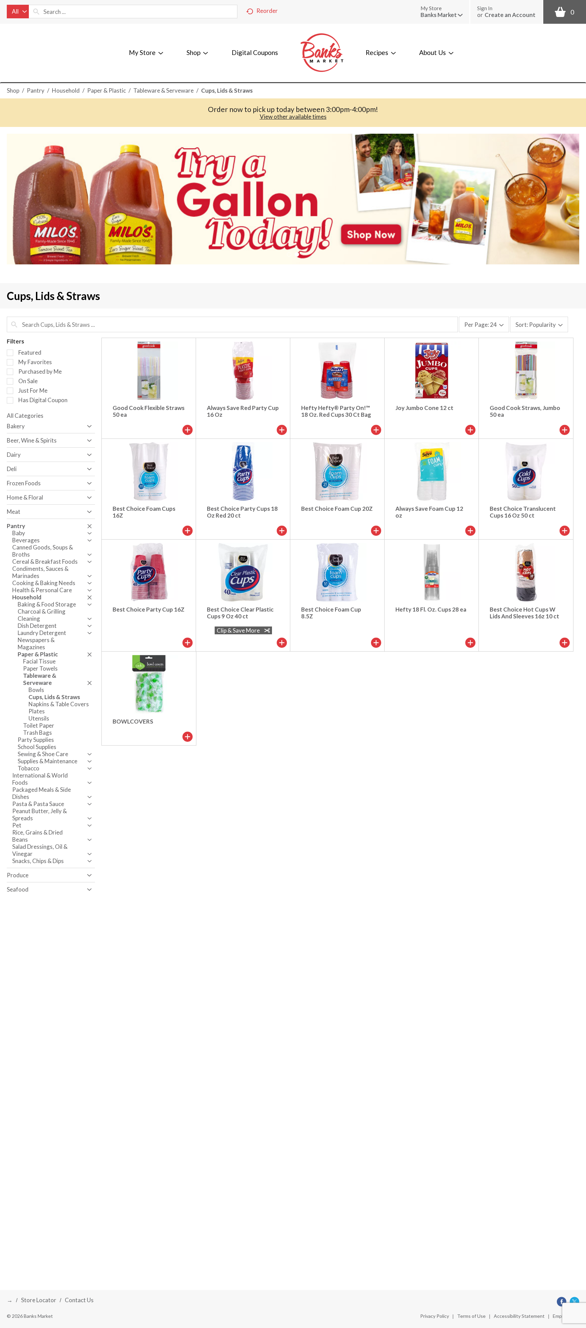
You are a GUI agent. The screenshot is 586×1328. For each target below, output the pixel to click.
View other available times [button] (293, 116)
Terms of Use (471, 1316)
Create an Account (510, 14)
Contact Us (79, 1300)
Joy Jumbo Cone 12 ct (424, 407)
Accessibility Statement (519, 1316)
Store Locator (38, 1300)
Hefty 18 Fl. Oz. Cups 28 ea (430, 609)
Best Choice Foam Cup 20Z (337, 508)
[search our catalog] (36, 11)
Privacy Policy (434, 1316)
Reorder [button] (267, 10)
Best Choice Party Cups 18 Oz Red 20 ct (242, 512)
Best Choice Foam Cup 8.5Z (331, 613)
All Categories (25, 415)
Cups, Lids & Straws (227, 90)
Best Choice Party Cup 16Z (148, 609)
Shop (13, 90)
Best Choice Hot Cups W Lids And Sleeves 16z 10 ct (524, 613)
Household (66, 90)
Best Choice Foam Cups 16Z (144, 512)
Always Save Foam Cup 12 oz (429, 512)
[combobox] (18, 11)
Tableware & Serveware (163, 90)
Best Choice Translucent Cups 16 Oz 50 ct (523, 512)
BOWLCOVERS (133, 721)
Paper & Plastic (106, 90)
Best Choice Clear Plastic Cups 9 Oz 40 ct (240, 613)
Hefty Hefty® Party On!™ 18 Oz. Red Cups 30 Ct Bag (336, 411)
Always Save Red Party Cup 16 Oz (243, 411)
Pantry (35, 90)
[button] (442, 14)
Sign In (484, 8)
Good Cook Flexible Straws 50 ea (148, 411)
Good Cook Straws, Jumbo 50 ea (525, 411)
